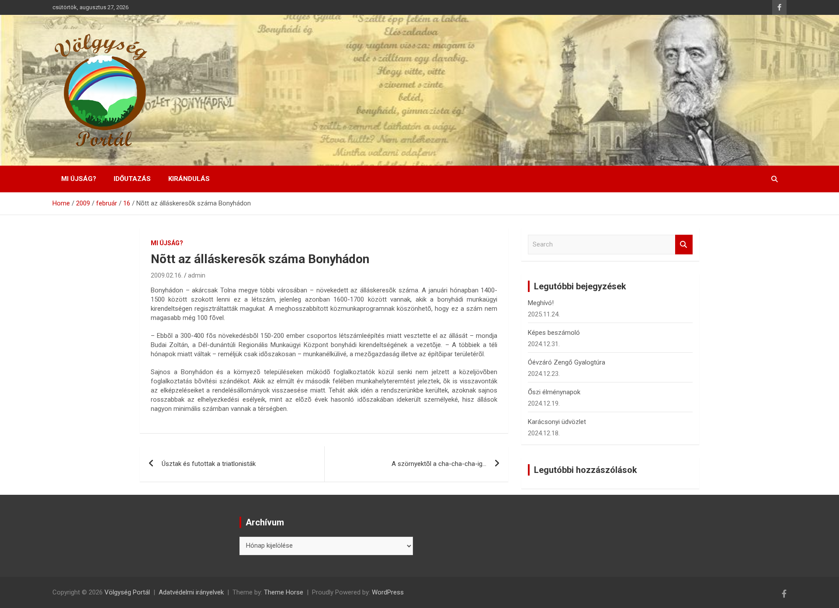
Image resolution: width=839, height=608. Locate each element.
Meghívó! (541, 303)
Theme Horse (283, 592)
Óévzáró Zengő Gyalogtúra (566, 362)
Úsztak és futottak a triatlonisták (209, 464)
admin (196, 275)
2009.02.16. (167, 275)
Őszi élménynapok (554, 392)
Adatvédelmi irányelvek (191, 592)
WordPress (388, 592)
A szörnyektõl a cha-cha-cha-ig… (439, 464)
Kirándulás (189, 179)
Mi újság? (78, 179)
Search (684, 244)
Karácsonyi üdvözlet (557, 422)
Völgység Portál (127, 592)
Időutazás (132, 179)
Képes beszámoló (554, 333)
